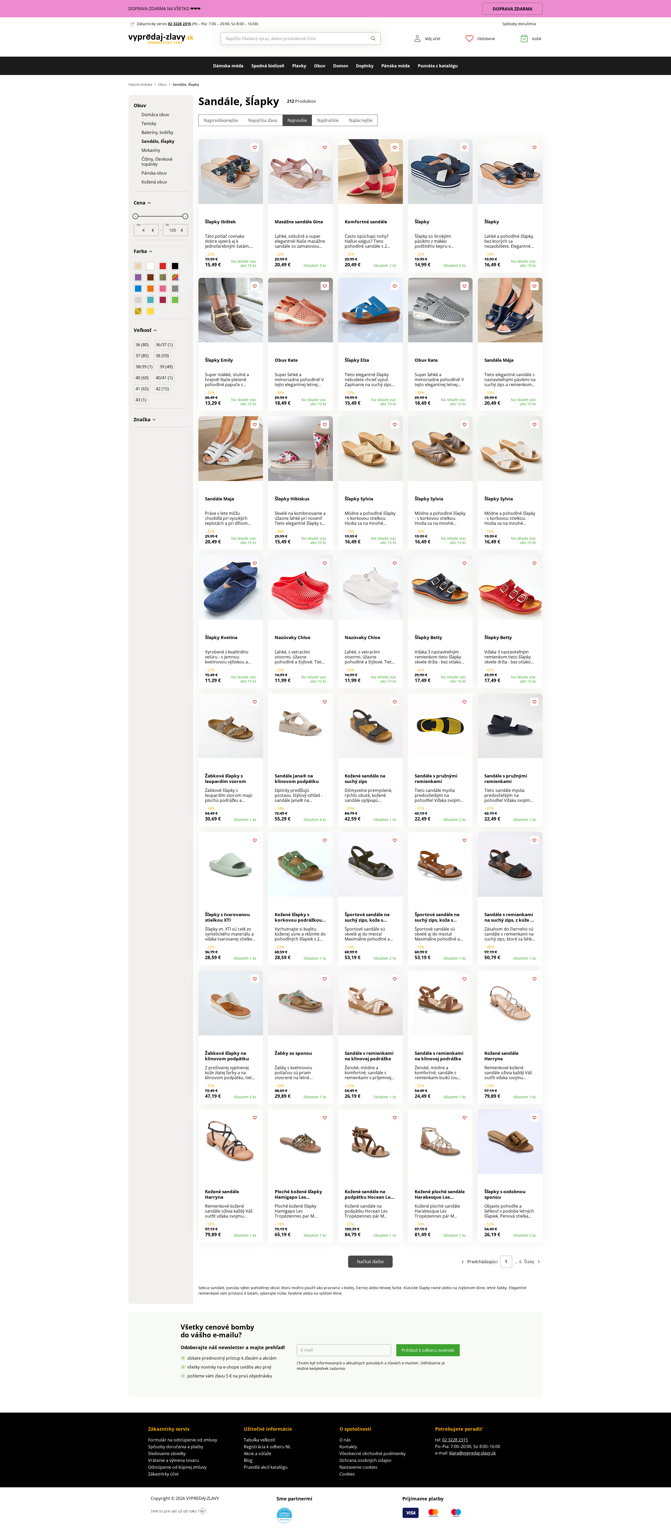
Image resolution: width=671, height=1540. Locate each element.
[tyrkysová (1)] (150, 299)
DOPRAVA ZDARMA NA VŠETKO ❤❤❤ (164, 9)
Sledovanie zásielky (167, 1453)
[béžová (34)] (138, 266)
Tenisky (149, 123)
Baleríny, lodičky (157, 132)
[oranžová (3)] (150, 288)
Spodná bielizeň (267, 66)
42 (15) (162, 389)
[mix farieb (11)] (175, 277)
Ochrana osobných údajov (365, 1460)
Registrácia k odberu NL (267, 1447)
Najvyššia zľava (262, 120)
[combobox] (288, 39)
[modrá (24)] (138, 288)
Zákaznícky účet (163, 1474)
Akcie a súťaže (257, 1453)
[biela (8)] (150, 266)
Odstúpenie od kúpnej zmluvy (177, 1467)
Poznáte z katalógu (438, 66)
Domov (340, 66)
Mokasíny (151, 150)
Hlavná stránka (140, 85)
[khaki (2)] (162, 277)
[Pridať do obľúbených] (255, 147)
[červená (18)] (162, 266)
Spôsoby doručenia (519, 23)
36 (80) (142, 345)
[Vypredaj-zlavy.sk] (160, 38)
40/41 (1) (164, 378)
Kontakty (348, 1447)
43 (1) (141, 400)
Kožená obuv (154, 182)
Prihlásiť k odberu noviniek (428, 1350)
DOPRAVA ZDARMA (512, 9)
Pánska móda (395, 66)
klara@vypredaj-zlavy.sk (472, 1453)
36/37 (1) (164, 345)
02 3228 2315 (179, 23)
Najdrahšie (328, 120)
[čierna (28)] (175, 266)
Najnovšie (297, 120)
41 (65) (142, 389)
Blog (248, 1460)
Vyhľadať (368, 39)
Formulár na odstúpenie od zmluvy (182, 1440)
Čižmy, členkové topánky (157, 162)
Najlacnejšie (360, 120)
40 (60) (142, 378)
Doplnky (365, 66)
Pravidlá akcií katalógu (266, 1467)
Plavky (299, 66)
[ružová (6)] (162, 288)
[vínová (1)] (162, 299)
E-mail (307, 1350)
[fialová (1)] (138, 277)
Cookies (347, 1474)
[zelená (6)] (175, 299)
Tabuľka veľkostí (259, 1440)
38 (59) (162, 356)
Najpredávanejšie (221, 120)
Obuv (319, 66)
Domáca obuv (155, 114)
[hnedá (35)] (150, 277)
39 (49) (166, 367)
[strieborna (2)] (138, 299)
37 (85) (142, 356)
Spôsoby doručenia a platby (175, 1447)
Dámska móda (228, 66)
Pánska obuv (154, 173)
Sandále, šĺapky (158, 141)
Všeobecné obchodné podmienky (372, 1453)
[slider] (135, 216)
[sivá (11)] (175, 288)
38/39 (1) (144, 367)
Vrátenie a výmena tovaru (173, 1460)
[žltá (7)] (150, 311)
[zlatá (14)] (138, 311)
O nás (345, 1440)
